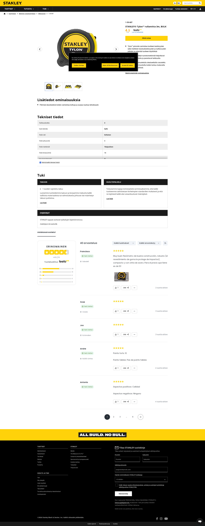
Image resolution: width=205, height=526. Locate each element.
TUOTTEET (9, 9)
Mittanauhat (41, 13)
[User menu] (200, 9)
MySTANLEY (157, 9)
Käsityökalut (12, 13)
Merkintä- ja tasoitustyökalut (27, 13)
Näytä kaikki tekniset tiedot (51, 162)
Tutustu (28, 9)
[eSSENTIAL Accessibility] (177, 3)
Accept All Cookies (127, 65)
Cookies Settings (79, 65)
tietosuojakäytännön (122, 503)
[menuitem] (9, 9)
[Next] (116, 49)
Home (5, 14)
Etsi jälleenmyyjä (168, 9)
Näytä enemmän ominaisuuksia (137, 73)
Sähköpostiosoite (120, 465)
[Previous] (39, 49)
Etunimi (117, 455)
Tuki (44, 9)
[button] (157, 518)
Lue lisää (43, 203)
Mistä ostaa (146, 38)
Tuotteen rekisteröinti (181, 9)
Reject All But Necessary (110, 65)
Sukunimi (146, 455)
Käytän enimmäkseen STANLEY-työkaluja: (129, 475)
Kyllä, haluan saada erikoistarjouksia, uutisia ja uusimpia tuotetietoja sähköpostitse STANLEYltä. (141, 486)
